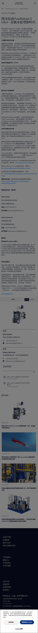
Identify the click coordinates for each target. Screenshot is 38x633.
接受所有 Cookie (27, 622)
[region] (19, 621)
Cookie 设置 (19, 629)
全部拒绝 (11, 622)
